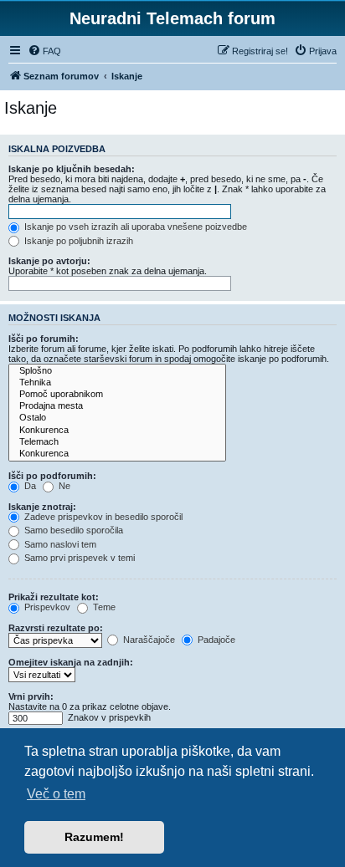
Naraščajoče (148, 640)
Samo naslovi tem (59, 544)
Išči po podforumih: (52, 476)
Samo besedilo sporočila (72, 530)
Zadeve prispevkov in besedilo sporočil (102, 517)
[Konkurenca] (117, 430)
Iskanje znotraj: (42, 507)
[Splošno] (117, 371)
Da (29, 486)
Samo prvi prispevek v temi (78, 558)
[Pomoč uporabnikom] (117, 394)
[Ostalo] (117, 418)
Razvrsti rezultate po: (55, 628)
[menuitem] (44, 51)
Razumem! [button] (94, 837)
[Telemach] (117, 442)
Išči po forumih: (43, 339)
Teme (103, 607)
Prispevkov (46, 607)
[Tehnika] (117, 383)
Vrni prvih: (31, 696)
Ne (63, 486)
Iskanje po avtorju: (49, 261)
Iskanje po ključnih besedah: (71, 169)
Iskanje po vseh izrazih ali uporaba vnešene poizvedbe (134, 227)
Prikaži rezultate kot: (53, 597)
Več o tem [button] (56, 794)
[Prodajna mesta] (117, 406)
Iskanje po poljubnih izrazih (77, 241)
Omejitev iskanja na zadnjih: (70, 662)
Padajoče (215, 640)
